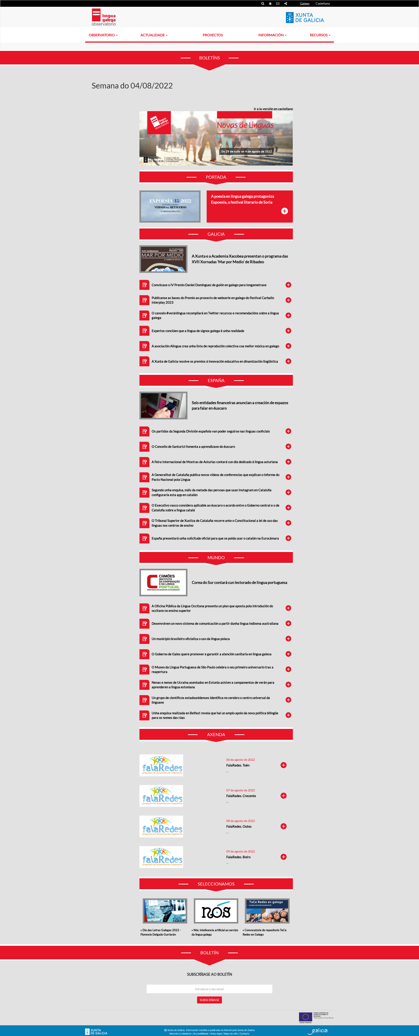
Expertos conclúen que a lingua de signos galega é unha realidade (198, 331)
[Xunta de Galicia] (96, 1031)
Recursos (319, 35)
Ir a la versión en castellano (273, 109)
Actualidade (153, 35)
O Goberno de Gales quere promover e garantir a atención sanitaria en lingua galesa (211, 654)
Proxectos (213, 35)
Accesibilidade (200, 1033)
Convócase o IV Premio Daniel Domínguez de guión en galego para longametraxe (209, 285)
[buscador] (263, 3)
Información (271, 35)
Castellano (323, 3)
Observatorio (102, 35)
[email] (278, 3)
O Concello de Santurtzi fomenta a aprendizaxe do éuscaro (193, 446)
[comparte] (285, 3)
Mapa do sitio (231, 1033)
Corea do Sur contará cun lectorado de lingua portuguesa (239, 582)
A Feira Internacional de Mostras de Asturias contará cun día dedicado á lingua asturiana (215, 462)
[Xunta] (305, 17)
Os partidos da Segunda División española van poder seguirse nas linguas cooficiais (211, 431)
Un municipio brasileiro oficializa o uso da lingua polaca (191, 639)
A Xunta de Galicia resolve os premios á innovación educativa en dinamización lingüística (215, 361)
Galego (304, 3)
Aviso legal (216, 1033)
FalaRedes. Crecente (241, 796)
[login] (270, 3)
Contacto (244, 1033)
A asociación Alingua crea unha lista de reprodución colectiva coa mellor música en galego (215, 346)
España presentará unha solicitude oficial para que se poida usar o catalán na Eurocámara (215, 538)
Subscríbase (209, 1000)
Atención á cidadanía (180, 1033)
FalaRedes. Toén (237, 765)
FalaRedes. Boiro (238, 857)
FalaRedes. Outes (239, 826)
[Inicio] (104, 17)
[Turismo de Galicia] (317, 1031)
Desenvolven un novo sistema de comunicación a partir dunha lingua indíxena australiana (215, 623)
